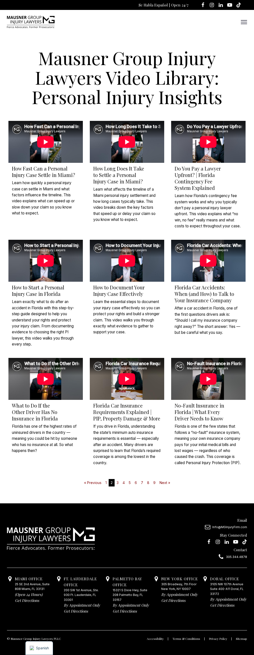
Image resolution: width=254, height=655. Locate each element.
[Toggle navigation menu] (244, 22)
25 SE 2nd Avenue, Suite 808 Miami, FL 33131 (32, 583)
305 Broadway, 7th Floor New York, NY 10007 (179, 583)
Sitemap (241, 639)
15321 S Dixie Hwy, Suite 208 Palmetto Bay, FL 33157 (130, 588)
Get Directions (27, 600)
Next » (164, 483)
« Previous (92, 483)
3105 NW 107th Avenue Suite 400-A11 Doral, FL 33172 (227, 585)
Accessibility (155, 639)
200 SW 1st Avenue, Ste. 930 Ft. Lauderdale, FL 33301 (81, 588)
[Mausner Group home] (31, 22)
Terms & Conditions (186, 639)
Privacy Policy (218, 639)
